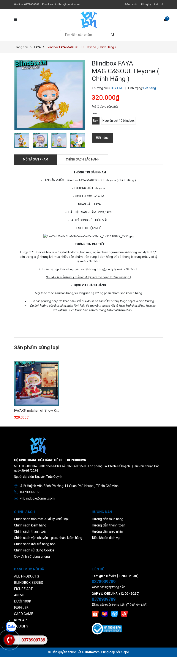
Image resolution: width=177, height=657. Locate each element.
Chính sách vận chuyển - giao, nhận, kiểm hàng (48, 538)
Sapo (125, 652)
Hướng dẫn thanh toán (108, 525)
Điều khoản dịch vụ (106, 538)
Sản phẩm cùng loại (37, 347)
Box (95, 120)
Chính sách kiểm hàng (30, 525)
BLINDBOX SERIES (28, 583)
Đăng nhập (131, 4)
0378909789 (32, 4)
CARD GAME (23, 614)
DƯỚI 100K (22, 601)
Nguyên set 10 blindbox (118, 120)
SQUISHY (21, 626)
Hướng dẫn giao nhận (107, 531)
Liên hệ (158, 4)
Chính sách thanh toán (30, 531)
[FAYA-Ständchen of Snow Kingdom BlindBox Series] (36, 383)
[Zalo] (10, 626)
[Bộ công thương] (107, 628)
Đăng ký (146, 4)
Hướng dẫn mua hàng (107, 519)
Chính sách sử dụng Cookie (34, 550)
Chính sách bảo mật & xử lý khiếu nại (41, 519)
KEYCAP (20, 620)
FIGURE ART (23, 589)
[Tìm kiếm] (112, 34)
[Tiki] (114, 613)
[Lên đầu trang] (169, 649)
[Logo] (88, 19)
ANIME (19, 595)
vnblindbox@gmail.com (65, 4)
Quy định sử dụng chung (32, 556)
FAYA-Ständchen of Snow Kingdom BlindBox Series (36, 410)
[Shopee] (95, 613)
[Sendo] (124, 613)
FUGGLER (21, 608)
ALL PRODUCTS (26, 576)
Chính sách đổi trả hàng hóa (34, 544)
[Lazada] (104, 613)
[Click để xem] (49, 95)
